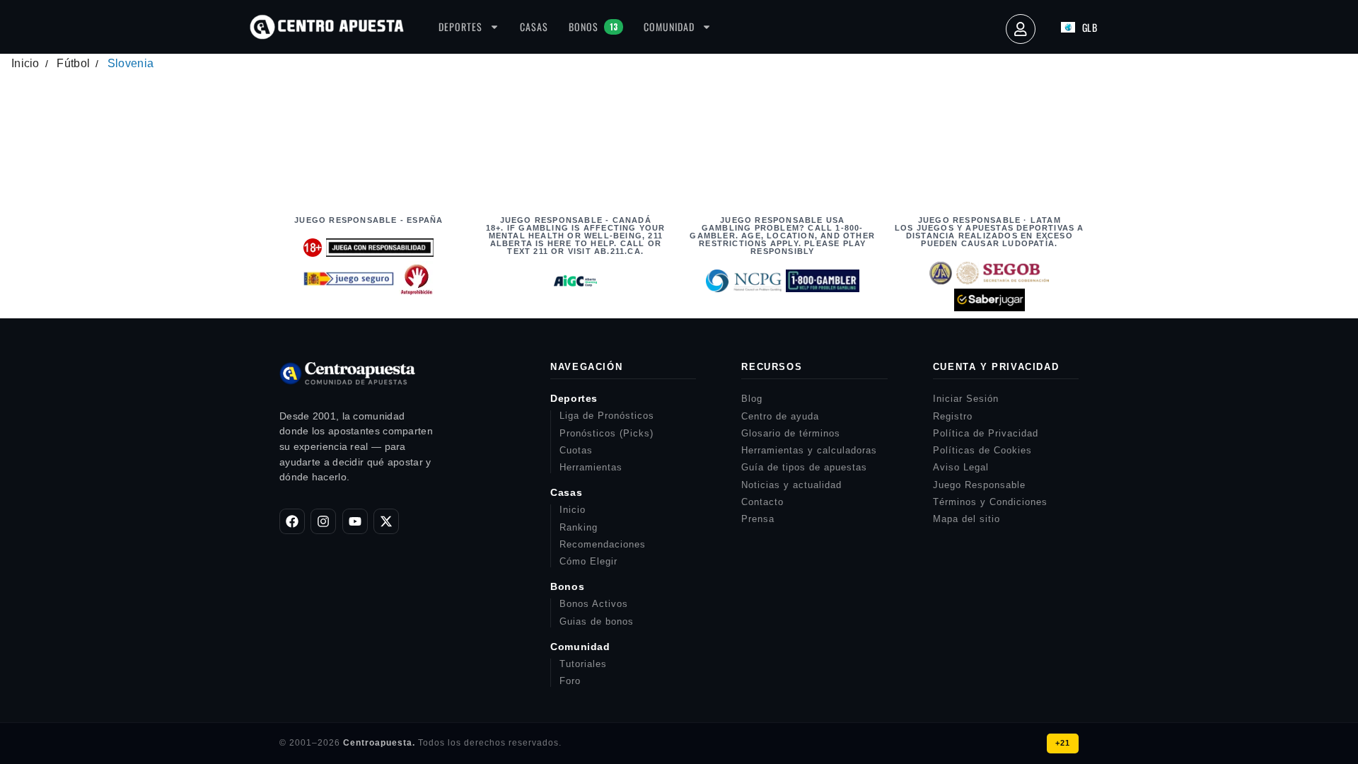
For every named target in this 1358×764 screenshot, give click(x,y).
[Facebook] (292, 521)
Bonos (593, 26)
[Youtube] (355, 521)
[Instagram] (323, 521)
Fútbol (73, 63)
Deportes (460, 26)
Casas (534, 26)
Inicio (25, 63)
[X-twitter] (386, 521)
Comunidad (669, 26)
